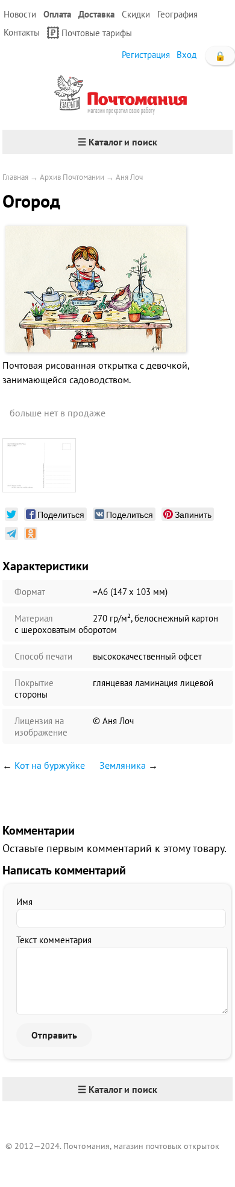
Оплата (57, 14)
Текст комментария (54, 940)
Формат (29, 591)
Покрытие (34, 683)
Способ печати (43, 656)
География (177, 14)
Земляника (122, 765)
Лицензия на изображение (40, 726)
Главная (15, 177)
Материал (33, 618)
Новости (20, 14)
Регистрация (146, 54)
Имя (24, 902)
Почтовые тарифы (96, 33)
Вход (186, 54)
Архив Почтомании (72, 177)
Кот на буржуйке (49, 765)
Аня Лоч (129, 177)
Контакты (22, 32)
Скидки (136, 14)
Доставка (96, 14)
